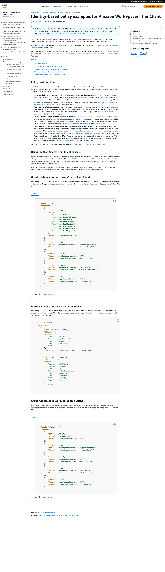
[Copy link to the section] (29, 82)
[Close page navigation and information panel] (161, 28)
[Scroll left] (40, 6)
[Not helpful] (39, 293)
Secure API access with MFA (68, 140)
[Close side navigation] (25, 12)
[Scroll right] (89, 6)
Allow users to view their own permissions (48, 72)
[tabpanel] (75, 247)
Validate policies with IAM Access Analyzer (89, 133)
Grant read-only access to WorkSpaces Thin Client (51, 69)
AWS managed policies (105, 102)
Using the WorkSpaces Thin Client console (48, 66)
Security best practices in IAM (79, 144)
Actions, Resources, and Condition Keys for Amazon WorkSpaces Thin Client (74, 54)
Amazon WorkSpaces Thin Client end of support (70, 33)
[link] (73, 12)
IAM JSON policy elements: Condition (77, 124)
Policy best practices (41, 64)
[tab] (35, 193)
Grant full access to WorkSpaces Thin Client (49, 75)
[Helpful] (36, 293)
